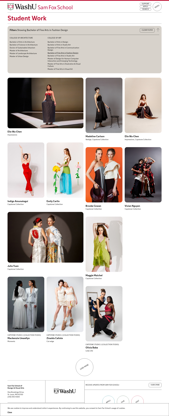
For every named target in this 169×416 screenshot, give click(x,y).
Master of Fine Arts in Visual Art (60, 69)
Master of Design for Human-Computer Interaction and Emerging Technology (63, 60)
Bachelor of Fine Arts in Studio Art (61, 56)
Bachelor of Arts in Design (58, 42)
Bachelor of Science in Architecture (24, 45)
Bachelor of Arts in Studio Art (59, 45)
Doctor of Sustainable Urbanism (22, 48)
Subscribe (155, 385)
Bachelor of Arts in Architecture (22, 42)
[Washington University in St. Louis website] (65, 393)
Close (10, 412)
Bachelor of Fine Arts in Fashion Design (63, 53)
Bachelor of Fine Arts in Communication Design (63, 49)
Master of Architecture (19, 51)
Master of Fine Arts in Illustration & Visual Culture (64, 65)
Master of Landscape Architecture (23, 53)
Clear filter (147, 30)
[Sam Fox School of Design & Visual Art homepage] (40, 6)
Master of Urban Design (19, 56)
